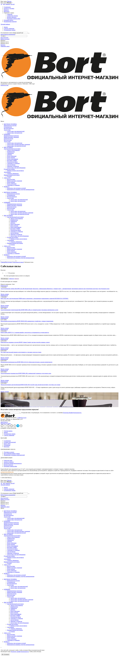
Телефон (3, 36)
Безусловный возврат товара (12, 453)
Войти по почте (5, 39)
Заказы (6, 27)
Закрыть (16, 278)
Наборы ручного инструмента (15, 170)
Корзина (3, 45)
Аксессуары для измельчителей (15, 131)
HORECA (6, 186)
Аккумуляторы (11, 164)
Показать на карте (6, 423)
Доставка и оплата (9, 452)
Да (1, 4)
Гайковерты (10, 153)
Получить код (4, 37)
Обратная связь (8, 460)
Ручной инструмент (9, 169)
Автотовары (7, 172)
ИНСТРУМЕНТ (8, 147)
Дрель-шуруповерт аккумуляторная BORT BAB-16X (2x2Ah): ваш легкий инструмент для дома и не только (30, 384)
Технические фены (12, 162)
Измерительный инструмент (12, 175)
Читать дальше (5, 294)
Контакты (6, 11)
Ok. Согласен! (5, 654)
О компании (7, 7)
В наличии (12, 273)
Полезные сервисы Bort (13, 18)
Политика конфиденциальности (13, 463)
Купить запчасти (11, 17)
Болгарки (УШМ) (12, 160)
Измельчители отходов (10, 125)
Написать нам (4, 85)
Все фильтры (4, 278)
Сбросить (11, 278)
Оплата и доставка (9, 8)
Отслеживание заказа (6, 32)
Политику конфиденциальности (20, 651)
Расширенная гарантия (10, 21)
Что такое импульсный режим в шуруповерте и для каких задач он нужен (21, 352)
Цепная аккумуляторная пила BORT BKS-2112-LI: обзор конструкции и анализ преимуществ (26, 362)
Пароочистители (8, 138)
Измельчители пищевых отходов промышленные (20, 189)
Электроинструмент (18, 262)
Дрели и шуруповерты (13, 150)
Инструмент (8, 262)
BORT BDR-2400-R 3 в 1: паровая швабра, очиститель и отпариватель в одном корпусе (25, 332)
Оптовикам (7, 445)
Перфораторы (11, 151)
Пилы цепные (11, 157)
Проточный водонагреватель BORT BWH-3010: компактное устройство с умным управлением (27, 321)
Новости (6, 10)
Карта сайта (7, 443)
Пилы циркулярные (12, 159)
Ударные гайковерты (13, 173)
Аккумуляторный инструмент (12, 148)
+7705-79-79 (21, 417)
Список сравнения (9, 28)
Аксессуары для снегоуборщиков (16, 167)
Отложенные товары (9, 30)
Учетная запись (8, 431)
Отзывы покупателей (10, 442)
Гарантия (9, 14)
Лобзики (9, 154)
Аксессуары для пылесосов (14, 132)
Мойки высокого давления (11, 137)
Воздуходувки (8, 140)
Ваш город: (6, 1)
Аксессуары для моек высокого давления (18, 144)
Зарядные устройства (13, 166)
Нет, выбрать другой (8, 4)
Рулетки (9, 176)
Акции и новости (9, 462)
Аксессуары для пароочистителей (16, 146)
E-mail (2, 412)
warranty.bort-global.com (7, 472)
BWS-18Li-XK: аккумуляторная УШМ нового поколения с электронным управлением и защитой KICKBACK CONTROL (34, 298)
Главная (3, 262)
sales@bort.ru (4, 422)
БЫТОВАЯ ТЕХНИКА (10, 124)
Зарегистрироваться (9, 34)
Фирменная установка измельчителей (14, 455)
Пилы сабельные (11, 156)
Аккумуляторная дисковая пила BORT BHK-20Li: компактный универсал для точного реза (26, 373)
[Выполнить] (28, 493)
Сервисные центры (12, 15)
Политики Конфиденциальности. (72, 412)
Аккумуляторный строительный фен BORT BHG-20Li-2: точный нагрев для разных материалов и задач (29, 309)
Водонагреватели (9, 128)
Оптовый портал (8, 20)
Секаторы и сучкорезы (13, 163)
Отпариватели (8, 127)
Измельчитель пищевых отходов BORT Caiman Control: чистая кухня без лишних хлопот (25, 342)
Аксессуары (7, 130)
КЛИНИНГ (7, 134)
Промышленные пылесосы (11, 135)
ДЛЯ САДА (7, 178)
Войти (2, 34)
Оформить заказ (5, 46)
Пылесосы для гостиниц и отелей (16, 188)
